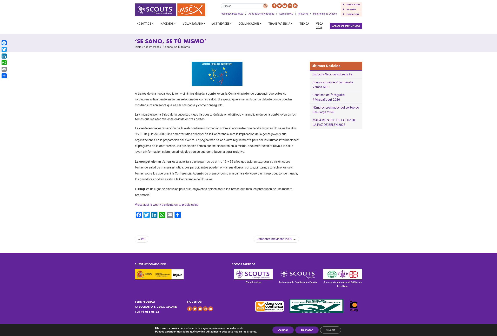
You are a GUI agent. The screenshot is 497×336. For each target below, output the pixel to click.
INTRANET (351, 9)
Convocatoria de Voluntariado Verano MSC (333, 84)
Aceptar (283, 330)
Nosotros (143, 23)
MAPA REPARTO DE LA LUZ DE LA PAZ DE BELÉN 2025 (334, 122)
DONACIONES (353, 4)
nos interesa (152, 46)
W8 (143, 239)
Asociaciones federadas (261, 13)
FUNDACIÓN (353, 14)
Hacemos (167, 23)
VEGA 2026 (319, 25)
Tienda (304, 23)
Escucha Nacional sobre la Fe (332, 74)
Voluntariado (193, 23)
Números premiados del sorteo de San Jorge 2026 (336, 110)
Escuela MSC (286, 13)
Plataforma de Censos (325, 13)
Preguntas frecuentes (232, 13)
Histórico (303, 13)
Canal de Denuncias (346, 25)
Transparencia (279, 23)
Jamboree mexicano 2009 (274, 239)
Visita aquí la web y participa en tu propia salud (166, 204)
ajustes (251, 331)
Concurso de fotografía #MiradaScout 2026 (329, 97)
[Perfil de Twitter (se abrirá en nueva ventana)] (279, 5)
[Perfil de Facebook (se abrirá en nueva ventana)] (274, 5)
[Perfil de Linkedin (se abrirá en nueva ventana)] (295, 5)
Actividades (220, 23)
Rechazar (307, 330)
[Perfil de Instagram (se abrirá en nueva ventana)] (290, 5)
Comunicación (249, 23)
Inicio (138, 46)
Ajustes (330, 330)
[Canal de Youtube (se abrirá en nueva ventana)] (284, 5)
